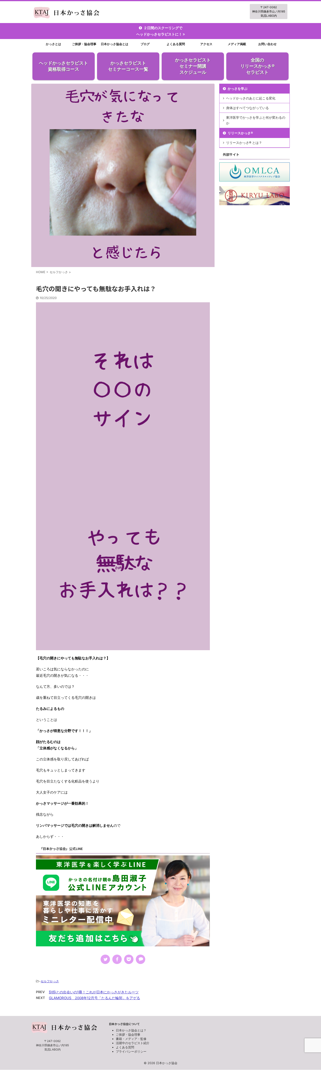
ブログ (145, 44)
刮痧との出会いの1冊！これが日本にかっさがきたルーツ (94, 992)
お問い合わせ (267, 44)
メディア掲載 (237, 44)
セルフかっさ (50, 981)
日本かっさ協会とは (114, 44)
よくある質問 (176, 44)
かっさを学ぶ (237, 88)
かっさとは (53, 44)
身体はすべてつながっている (247, 108)
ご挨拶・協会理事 (84, 44)
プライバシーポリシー (131, 1051)
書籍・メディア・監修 (131, 1039)
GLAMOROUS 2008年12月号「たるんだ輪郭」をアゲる (94, 998)
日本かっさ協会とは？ (131, 1030)
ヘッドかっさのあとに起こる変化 (250, 98)
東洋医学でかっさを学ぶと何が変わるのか (255, 120)
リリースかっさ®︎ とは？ (244, 143)
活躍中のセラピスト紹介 (132, 1043)
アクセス (206, 44)
